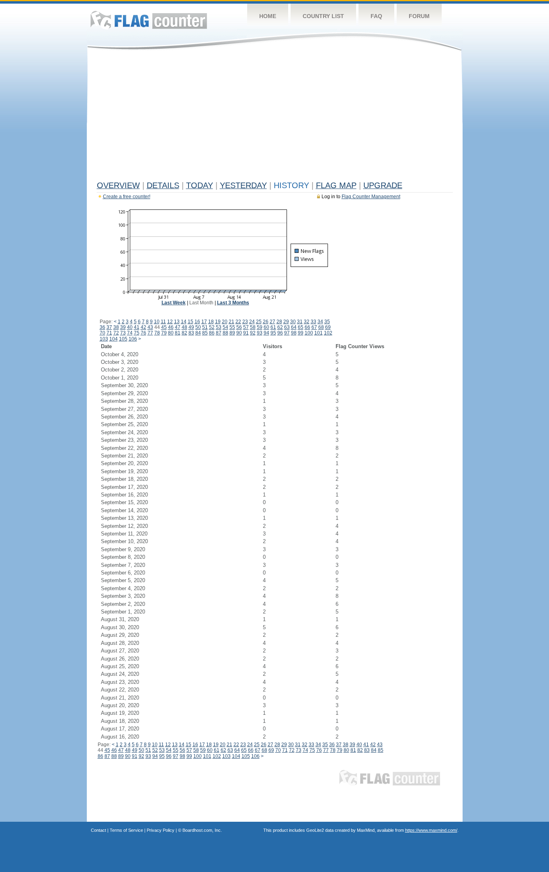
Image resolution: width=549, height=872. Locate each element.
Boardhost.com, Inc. (202, 830)
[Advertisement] (275, 117)
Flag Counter (148, 20)
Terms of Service (126, 830)
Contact (98, 830)
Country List (323, 16)
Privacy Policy (160, 830)
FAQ (376, 16)
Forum (419, 16)
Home (267, 16)
